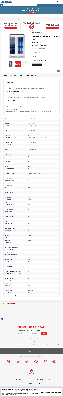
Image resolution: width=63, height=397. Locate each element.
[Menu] (1, 5)
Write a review (44, 34)
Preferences (44, 392)
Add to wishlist (44, 65)
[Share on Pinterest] (59, 71)
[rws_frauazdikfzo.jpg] (25, 65)
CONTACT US (54, 364)
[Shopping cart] (61, 1)
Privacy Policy (32, 341)
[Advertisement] (31, 313)
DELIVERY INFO (9, 364)
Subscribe (44, 333)
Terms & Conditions (58, 344)
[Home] (15, 19)
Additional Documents (30, 75)
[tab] (4, 75)
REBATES (36, 364)
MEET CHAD (31, 373)
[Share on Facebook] (58, 71)
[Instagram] (30, 351)
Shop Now (31, 12)
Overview (5, 75)
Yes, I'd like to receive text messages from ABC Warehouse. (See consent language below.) (32, 337)
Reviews (20, 75)
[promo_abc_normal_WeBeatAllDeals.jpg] (18, 66)
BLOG (45, 364)
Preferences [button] (14, 394)
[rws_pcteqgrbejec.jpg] (16, 46)
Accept (58, 392)
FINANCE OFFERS (17, 364)
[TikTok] (36, 351)
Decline (51, 392)
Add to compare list (46, 65)
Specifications (13, 75)
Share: (55, 71)
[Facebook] (27, 351)
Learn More (52, 27)
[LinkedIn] (33, 351)
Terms (35, 341)
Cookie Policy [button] (26, 393)
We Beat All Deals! (31, 23)
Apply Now (11, 27)
